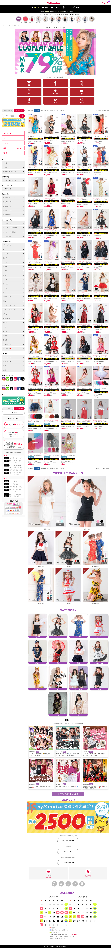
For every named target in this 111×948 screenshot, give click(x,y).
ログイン (19, 110)
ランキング (6, 143)
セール (5, 138)
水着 (4, 370)
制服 (29, 102)
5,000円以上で (48, 876)
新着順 (62, 110)
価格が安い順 (45, 110)
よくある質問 (7, 408)
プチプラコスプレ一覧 (9, 180)
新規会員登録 (7, 110)
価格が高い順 (54, 110)
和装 (82, 85)
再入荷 (5, 153)
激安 (29, 85)
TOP (3, 25)
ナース (82, 102)
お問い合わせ (19, 408)
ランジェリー (7, 361)
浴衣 (4, 366)
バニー (29, 94)
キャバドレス (7, 357)
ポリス (55, 102)
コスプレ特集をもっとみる (68, 794)
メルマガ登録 (13, 413)
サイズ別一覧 (7, 189)
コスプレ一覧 (7, 133)
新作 (4, 148)
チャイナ (55, 94)
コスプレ (7, 25)
